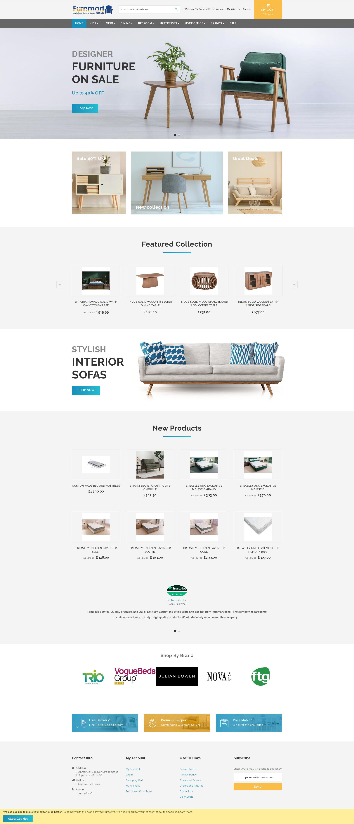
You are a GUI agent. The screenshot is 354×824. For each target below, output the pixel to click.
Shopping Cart (134, 780)
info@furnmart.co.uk (88, 784)
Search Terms (188, 769)
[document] (177, 816)
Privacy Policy (188, 774)
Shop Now (85, 108)
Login (129, 774)
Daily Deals (186, 796)
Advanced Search (190, 780)
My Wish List (233, 9)
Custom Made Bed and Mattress (96, 485)
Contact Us (186, 791)
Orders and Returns (191, 785)
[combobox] (149, 9)
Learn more (185, 812)
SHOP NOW (86, 390)
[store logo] (92, 9)
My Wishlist (133, 785)
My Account (219, 9)
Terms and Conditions (139, 791)
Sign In (246, 9)
